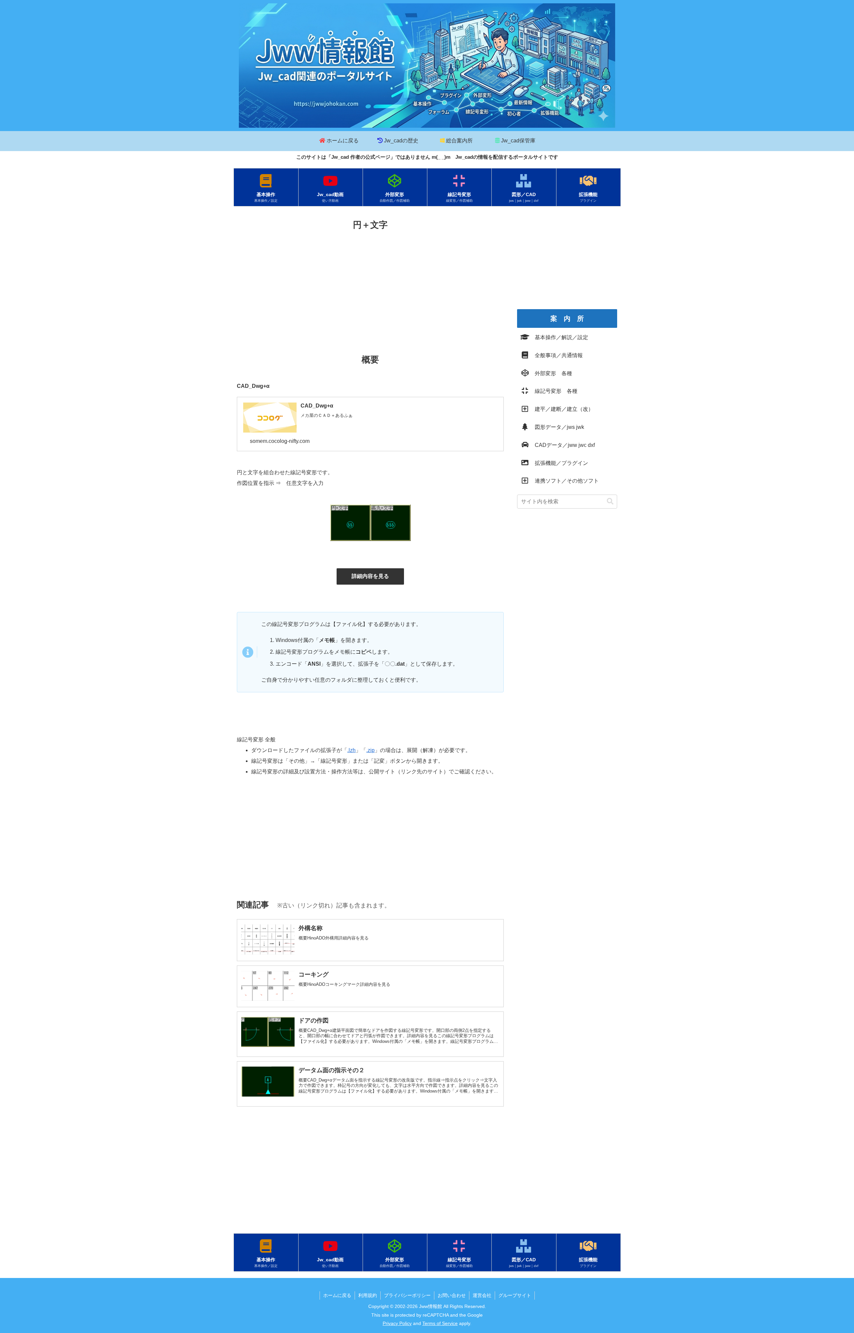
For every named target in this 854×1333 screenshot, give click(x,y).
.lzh (351, 750)
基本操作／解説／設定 (558, 337)
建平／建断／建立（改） (561, 409)
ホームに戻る (337, 1295)
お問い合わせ (452, 1295)
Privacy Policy (397, 1323)
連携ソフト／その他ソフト (564, 481)
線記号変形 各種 (553, 391)
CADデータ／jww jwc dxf (562, 445)
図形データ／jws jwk (556, 427)
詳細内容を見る (370, 576)
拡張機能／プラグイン (558, 463)
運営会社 (482, 1295)
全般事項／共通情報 (556, 355)
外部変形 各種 (550, 373)
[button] (610, 501)
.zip (370, 750)
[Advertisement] (370, 282)
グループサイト (514, 1295)
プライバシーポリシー (407, 1295)
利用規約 (367, 1295)
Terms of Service (440, 1323)
